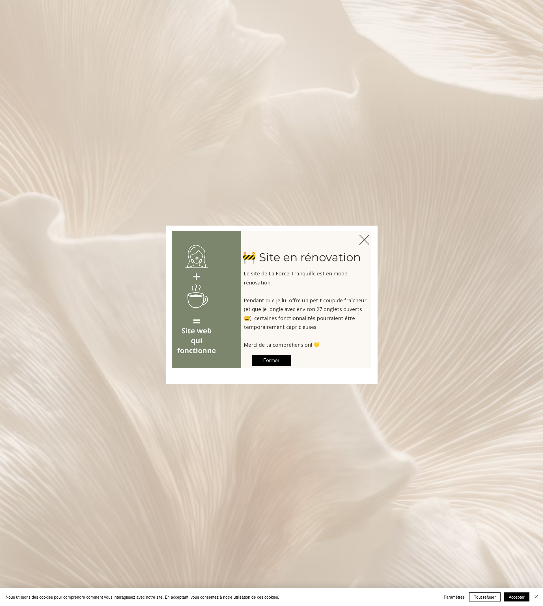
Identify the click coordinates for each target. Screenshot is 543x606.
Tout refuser (485, 597)
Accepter (517, 597)
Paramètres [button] (454, 597)
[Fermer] (536, 596)
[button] (364, 240)
